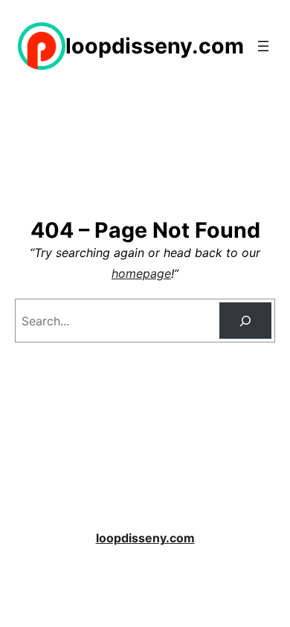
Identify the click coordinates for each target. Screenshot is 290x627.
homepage (141, 273)
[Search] (245, 320)
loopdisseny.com (154, 46)
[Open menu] (263, 46)
